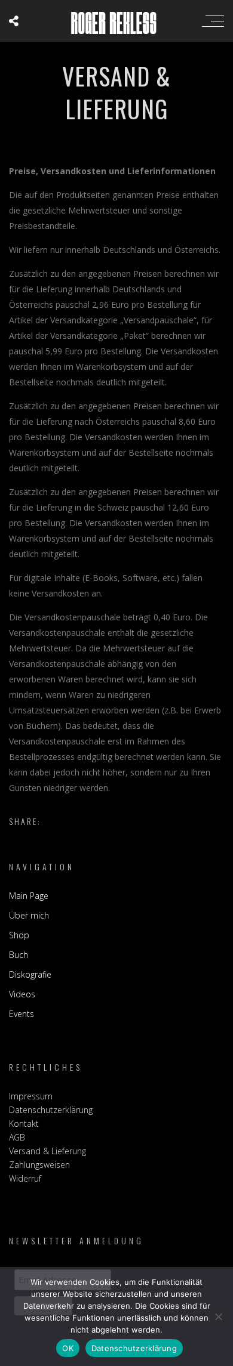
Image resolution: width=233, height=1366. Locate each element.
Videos (22, 994)
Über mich (29, 915)
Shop (19, 935)
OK (67, 1348)
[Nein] (218, 1316)
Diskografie (30, 974)
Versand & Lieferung (47, 1151)
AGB (17, 1137)
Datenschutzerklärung (51, 1109)
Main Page (28, 895)
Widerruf (25, 1178)
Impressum (31, 1096)
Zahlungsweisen (39, 1164)
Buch (18, 954)
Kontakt (24, 1123)
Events (21, 1013)
